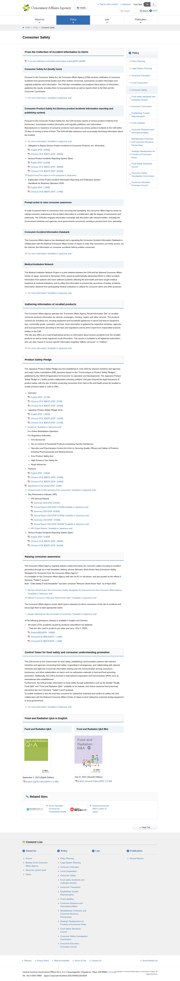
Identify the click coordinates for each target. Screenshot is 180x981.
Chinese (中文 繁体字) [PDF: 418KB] (47, 481)
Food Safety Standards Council (141, 165)
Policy (73, 19)
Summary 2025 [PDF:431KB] (47, 503)
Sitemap (28, 960)
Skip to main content (109, 4)
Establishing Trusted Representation (140, 114)
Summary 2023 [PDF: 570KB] (47, 520)
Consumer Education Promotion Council (140, 183)
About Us (39, 19)
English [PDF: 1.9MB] (40, 187)
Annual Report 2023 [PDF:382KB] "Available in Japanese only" (61, 524)
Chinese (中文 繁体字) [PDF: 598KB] (47, 406)
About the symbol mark (36, 870)
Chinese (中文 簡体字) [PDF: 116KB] (47, 418)
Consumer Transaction (141, 106)
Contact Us (96, 960)
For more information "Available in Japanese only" (50, 98)
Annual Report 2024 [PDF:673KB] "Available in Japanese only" (61, 515)
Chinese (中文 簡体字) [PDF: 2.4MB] (47, 192)
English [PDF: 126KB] (40, 414)
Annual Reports (137, 858)
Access (29, 858)
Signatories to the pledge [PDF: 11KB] (44, 486)
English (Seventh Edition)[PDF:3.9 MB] (95, 781)
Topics (28, 874)
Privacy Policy (43, 960)
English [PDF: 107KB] (40, 397)
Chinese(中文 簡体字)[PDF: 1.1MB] (46, 637)
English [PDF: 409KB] (40, 150)
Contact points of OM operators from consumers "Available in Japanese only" (62, 490)
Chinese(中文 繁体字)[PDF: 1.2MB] (46, 641)
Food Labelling (138, 123)
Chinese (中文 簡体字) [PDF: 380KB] (47, 167)
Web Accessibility (61, 960)
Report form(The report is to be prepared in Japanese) (52, 175)
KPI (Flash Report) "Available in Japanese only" (52, 528)
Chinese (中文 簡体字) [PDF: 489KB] (47, 154)
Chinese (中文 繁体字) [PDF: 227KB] (47, 423)
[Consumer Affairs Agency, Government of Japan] (46, 7)
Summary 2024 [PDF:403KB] (47, 511)
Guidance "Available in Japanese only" (45, 427)
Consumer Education (140, 75)
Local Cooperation (139, 83)
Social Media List (150, 960)
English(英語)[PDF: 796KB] (43, 632)
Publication (140, 19)
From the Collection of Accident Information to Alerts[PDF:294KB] (56, 61)
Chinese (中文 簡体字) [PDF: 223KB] (47, 477)
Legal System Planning (141, 68)
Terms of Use (80, 960)
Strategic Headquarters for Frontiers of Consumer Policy (143, 154)
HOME (83, 8)
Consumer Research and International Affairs (142, 131)
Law (107, 19)
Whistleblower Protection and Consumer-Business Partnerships (142, 142)
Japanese (126, 4)
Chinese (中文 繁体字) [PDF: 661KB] (47, 171)
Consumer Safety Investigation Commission (142, 174)
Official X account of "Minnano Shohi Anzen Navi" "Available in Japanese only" (62, 598)
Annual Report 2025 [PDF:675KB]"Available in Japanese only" (61, 507)
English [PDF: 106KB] (40, 473)
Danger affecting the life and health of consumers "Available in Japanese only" (62, 614)
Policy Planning (138, 61)
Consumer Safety (139, 90)
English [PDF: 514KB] (40, 163)
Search (145, 11)
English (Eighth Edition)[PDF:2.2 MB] (42, 781)
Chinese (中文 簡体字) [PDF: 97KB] (46, 401)
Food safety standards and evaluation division (143, 98)
